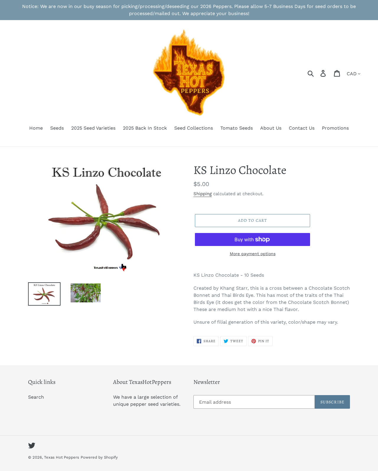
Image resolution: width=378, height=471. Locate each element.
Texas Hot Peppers (61, 457)
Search (36, 397)
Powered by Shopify (99, 457)
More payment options (253, 253)
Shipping (202, 193)
